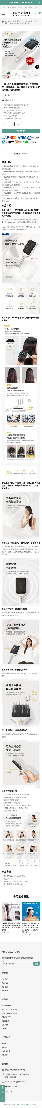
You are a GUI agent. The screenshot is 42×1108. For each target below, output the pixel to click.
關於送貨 (25, 154)
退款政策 (5, 1028)
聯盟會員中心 (6, 1021)
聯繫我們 (5, 991)
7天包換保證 (6, 1051)
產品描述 (17, 154)
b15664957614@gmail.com (29, 7)
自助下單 (5, 983)
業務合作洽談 (6, 1017)
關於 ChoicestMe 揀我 (10, 1009)
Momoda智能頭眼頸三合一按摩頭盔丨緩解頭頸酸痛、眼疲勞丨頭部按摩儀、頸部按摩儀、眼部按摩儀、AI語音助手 (31, 927)
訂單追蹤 (5, 979)
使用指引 (19, 118)
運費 (3, 100)
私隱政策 (5, 1044)
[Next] (37, 45)
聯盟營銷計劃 (6, 1006)
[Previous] (4, 45)
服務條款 (5, 1025)
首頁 (3, 21)
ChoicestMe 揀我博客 (9, 1013)
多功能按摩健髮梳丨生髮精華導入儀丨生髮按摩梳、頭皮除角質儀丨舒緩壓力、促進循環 (11, 926)
